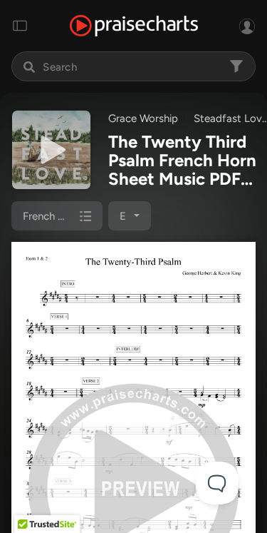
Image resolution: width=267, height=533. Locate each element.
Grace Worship (143, 118)
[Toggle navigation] (19, 25)
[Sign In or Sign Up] (247, 25)
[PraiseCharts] (134, 26)
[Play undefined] (51, 150)
